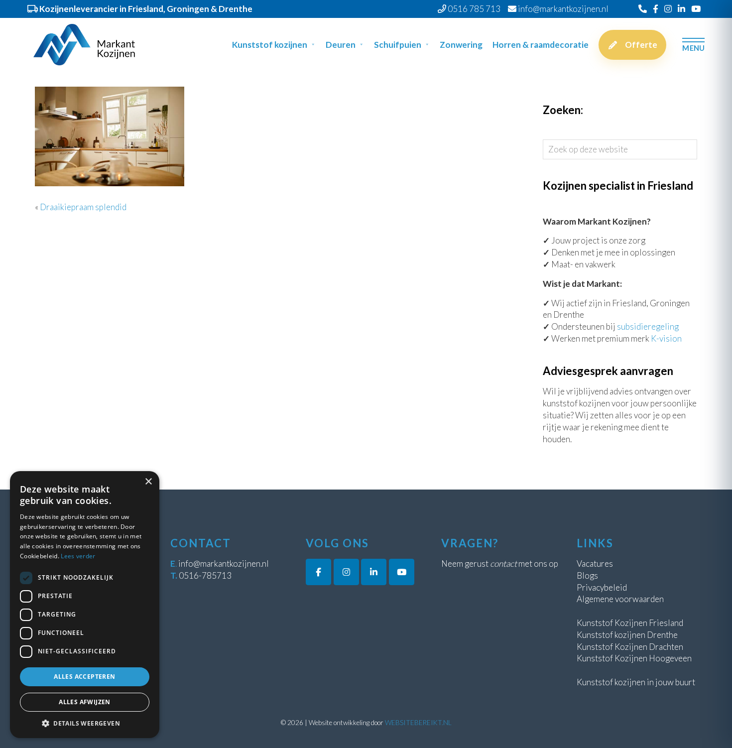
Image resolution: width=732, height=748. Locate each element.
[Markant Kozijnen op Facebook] (318, 572)
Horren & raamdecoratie (540, 44)
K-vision (666, 338)
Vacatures (595, 563)
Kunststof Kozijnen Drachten (630, 646)
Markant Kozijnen (42, 25)
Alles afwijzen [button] (85, 702)
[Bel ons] (642, 8)
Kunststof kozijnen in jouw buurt (636, 682)
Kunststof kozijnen (269, 44)
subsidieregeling (648, 326)
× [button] (148, 482)
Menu (693, 47)
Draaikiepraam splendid (83, 207)
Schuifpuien (397, 44)
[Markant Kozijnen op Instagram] (346, 572)
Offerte (641, 44)
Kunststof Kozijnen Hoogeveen (634, 658)
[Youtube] (696, 8)
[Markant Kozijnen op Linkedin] (373, 572)
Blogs (587, 575)
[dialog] (84, 604)
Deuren (341, 44)
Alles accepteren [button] (84, 676)
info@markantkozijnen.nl (223, 563)
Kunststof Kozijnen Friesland (630, 623)
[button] (84, 723)
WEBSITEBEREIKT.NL (418, 723)
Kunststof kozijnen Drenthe (627, 634)
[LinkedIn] (681, 8)
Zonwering (461, 44)
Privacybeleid (602, 587)
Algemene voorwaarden (620, 599)
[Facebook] (655, 8)
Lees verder (78, 556)
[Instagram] (668, 8)
